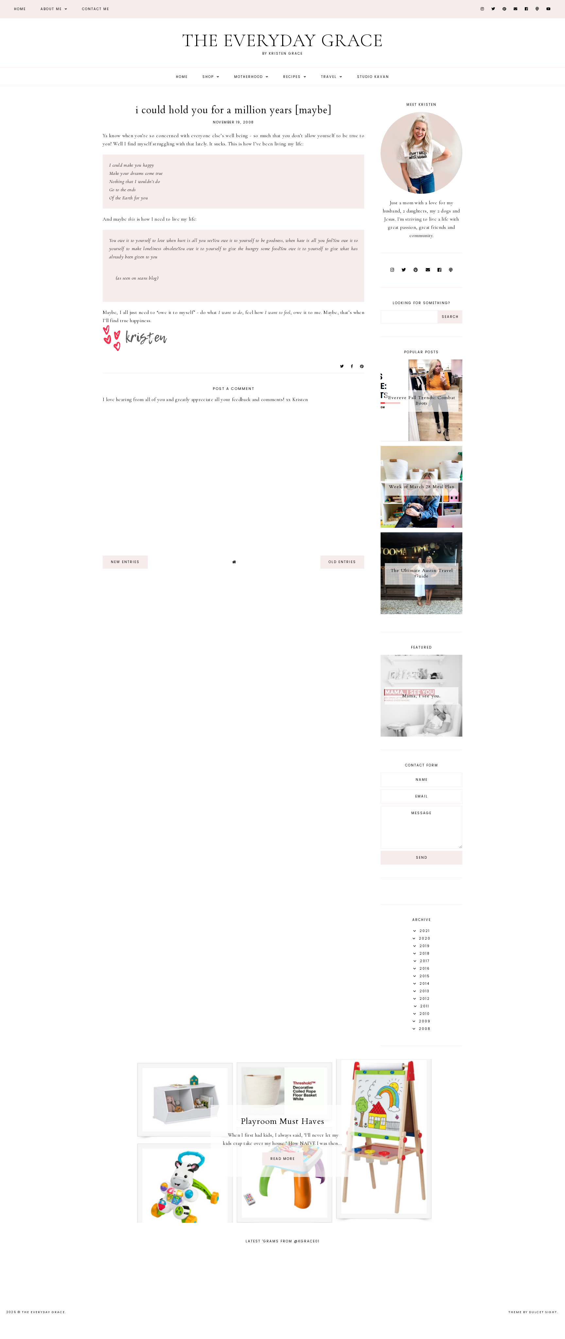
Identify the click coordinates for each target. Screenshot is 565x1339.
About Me (52, 9)
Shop (208, 76)
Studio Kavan (373, 76)
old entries (342, 561)
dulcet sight (543, 1312)
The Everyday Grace (282, 40)
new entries (125, 561)
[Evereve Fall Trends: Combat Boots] (421, 440)
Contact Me (95, 9)
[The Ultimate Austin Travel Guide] (421, 612)
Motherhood (249, 76)
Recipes (292, 76)
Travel (329, 76)
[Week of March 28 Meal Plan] (421, 526)
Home (20, 9)
